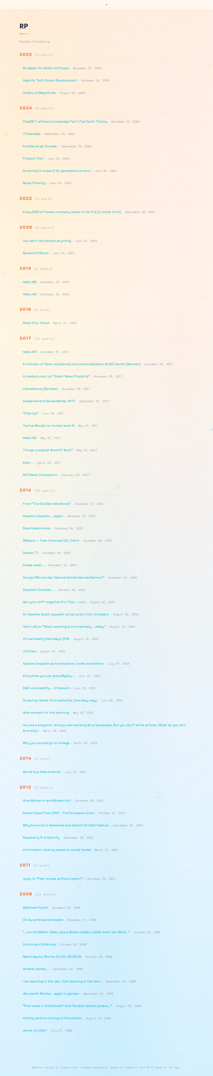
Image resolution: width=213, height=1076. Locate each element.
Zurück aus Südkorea (39, 944)
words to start (34, 1030)
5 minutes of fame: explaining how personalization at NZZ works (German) (81, 364)
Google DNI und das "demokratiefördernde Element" (63, 577)
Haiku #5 (30, 282)
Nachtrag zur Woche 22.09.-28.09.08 (52, 956)
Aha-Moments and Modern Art (47, 800)
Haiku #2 (30, 438)
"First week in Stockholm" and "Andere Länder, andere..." (67, 1006)
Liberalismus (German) (40, 389)
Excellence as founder (40, 146)
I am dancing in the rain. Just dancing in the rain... (62, 981)
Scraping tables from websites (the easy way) (60, 700)
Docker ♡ (30, 553)
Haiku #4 (30, 294)
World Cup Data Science (42, 772)
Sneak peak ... (33, 565)
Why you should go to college (46, 743)
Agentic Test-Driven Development (50, 80)
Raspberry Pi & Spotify (41, 837)
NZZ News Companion (40, 475)
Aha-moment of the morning (46, 712)
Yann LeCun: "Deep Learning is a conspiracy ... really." (64, 626)
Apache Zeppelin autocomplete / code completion (63, 663)
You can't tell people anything (47, 241)
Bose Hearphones (37, 528)
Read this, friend (36, 323)
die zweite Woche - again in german (51, 993)
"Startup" (30, 413)
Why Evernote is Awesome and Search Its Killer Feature (66, 825)
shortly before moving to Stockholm (52, 1018)
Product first (33, 158)
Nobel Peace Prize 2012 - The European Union (58, 813)
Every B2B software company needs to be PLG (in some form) (72, 212)
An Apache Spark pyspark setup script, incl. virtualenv (66, 614)
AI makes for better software (46, 68)
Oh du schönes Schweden (43, 920)
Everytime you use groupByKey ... (48, 676)
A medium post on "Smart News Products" (56, 376)
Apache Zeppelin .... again (43, 516)
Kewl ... (28, 462)
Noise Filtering (34, 183)
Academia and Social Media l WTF (49, 401)
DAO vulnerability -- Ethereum (46, 688)
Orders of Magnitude (39, 93)
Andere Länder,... (36, 969)
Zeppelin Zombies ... (38, 590)
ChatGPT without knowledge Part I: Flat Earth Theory (65, 121)
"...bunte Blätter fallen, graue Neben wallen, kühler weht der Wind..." (76, 932)
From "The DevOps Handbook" (47, 504)
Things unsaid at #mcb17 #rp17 (48, 450)
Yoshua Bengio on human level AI (48, 425)
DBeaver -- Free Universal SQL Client (51, 540)
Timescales (32, 134)
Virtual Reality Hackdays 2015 (46, 639)
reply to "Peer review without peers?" (53, 878)
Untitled (29, 651)
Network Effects (36, 253)
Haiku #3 (30, 352)
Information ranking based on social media (57, 850)
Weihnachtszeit (35, 907)
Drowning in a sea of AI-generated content (57, 171)
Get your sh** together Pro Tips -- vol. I (54, 602)
